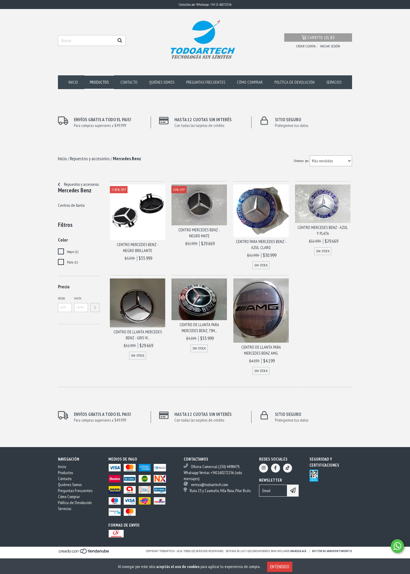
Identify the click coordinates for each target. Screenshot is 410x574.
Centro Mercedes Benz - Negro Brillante (137, 247)
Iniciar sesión (330, 46)
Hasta (77, 298)
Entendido (279, 566)
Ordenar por (301, 160)
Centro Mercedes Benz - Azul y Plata (322, 230)
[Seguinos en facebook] (275, 468)
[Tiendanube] (84, 553)
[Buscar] (120, 40)
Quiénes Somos (161, 82)
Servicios (334, 82)
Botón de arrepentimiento (332, 551)
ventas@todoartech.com (209, 484)
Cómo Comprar (250, 82)
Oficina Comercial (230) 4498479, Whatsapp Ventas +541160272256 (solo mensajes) (213, 472)
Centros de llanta (71, 205)
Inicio (73, 82)
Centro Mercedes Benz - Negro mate (199, 233)
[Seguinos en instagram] (263, 468)
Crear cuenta (306, 46)
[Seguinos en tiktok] (287, 468)
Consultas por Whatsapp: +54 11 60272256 (205, 4)
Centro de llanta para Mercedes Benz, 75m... (199, 327)
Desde (61, 298)
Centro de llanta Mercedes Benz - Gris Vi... (137, 335)
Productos (99, 82)
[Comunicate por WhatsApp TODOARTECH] (397, 546)
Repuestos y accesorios (81, 184)
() (321, 37)
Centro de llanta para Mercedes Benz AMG (261, 350)
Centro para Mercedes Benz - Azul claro (261, 244)
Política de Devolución (294, 82)
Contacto (128, 82)
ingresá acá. (298, 551)
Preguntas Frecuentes (205, 82)
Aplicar (94, 307)
